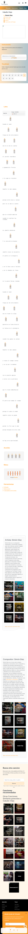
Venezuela (7, 18)
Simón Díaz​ (9, 15)
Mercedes (8, 679)
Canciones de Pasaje (10, 22)
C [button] (12, 75)
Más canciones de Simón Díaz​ (12, 626)
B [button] (9, 75)
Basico (7, 20)
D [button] (18, 75)
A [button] (3, 75)
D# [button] (21, 75)
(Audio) (16, 477)
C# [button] (15, 75)
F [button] (3, 78)
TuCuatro (4, 4)
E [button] (24, 75)
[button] (19, 3)
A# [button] (6, 75)
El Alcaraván (15, 679)
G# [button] (12, 78)
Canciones (15, 8)
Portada (8, 8)
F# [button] (6, 78)
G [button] (9, 78)
